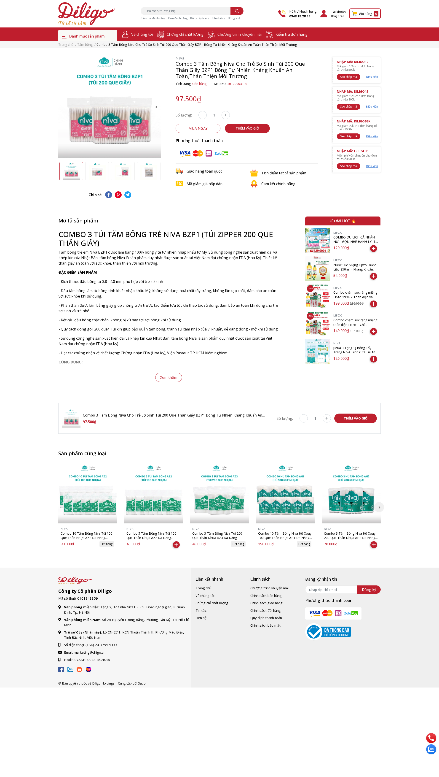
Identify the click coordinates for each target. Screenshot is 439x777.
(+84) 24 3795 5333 (101, 644)
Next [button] (156, 107)
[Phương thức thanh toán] (204, 153)
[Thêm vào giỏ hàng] (373, 248)
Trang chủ (203, 588)
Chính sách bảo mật (265, 625)
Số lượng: (184, 115)
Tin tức (200, 610)
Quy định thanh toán (266, 617)
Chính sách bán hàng (266, 595)
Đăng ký (369, 589)
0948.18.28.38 (299, 16)
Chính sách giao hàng (266, 603)
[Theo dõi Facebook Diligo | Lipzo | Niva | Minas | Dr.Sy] (61, 669)
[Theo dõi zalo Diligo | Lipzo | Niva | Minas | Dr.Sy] (70, 669)
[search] (237, 11)
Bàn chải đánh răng (153, 18)
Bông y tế (234, 18)
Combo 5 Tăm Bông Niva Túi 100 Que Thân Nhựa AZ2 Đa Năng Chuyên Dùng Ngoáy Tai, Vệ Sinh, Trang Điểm (151, 540)
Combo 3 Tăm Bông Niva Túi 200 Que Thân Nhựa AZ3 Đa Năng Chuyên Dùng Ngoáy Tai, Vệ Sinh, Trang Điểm (217, 540)
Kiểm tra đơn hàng (292, 34)
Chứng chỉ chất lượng (185, 34)
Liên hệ (200, 617)
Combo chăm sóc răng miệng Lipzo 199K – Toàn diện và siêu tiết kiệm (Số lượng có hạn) (355, 299)
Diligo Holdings (103, 683)
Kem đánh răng (177, 18)
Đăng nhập (337, 16)
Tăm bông (218, 18)
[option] (109, 106)
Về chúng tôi (142, 34)
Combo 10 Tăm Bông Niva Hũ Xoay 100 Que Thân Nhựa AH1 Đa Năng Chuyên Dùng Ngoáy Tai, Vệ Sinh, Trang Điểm (284, 540)
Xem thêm (168, 377)
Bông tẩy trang (199, 18)
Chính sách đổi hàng (265, 610)
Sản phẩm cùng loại (82, 453)
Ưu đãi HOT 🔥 (343, 220)
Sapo (142, 683)
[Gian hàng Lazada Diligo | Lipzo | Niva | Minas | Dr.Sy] (88, 669)
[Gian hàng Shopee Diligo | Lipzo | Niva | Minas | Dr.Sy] (79, 669)
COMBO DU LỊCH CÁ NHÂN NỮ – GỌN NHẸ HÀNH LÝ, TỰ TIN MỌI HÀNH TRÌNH (355, 241)
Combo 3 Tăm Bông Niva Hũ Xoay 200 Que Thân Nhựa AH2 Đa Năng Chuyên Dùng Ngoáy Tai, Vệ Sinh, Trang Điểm (349, 540)
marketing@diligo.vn (89, 652)
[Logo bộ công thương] (328, 631)
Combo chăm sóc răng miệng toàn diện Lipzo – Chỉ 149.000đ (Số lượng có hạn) (355, 324)
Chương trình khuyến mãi (239, 34)
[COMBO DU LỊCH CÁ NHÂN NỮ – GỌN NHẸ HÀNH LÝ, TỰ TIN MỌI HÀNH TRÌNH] (317, 240)
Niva (180, 58)
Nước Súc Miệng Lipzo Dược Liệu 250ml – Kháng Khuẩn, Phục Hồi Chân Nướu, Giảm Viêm (354, 272)
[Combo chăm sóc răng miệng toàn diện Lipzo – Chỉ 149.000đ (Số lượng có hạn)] (317, 323)
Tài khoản (338, 12)
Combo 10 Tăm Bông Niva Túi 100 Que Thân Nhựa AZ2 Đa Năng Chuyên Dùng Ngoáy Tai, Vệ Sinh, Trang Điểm (86, 540)
